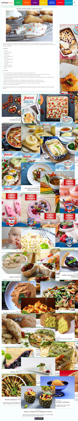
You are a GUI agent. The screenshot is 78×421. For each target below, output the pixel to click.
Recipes (57, 129)
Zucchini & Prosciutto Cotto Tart (56, 177)
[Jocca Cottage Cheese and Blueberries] (56, 111)
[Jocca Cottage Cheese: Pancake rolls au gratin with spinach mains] (19, 308)
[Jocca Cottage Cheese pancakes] (56, 203)
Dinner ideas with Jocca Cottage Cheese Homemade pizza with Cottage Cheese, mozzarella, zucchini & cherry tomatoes (19, 232)
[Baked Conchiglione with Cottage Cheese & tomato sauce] (56, 249)
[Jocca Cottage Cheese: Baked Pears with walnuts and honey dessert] (56, 297)
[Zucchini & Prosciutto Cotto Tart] (56, 157)
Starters (57, 362)
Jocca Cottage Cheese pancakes (56, 223)
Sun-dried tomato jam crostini (19, 183)
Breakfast (57, 221)
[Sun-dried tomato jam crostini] (19, 169)
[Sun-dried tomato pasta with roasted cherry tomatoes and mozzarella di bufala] (19, 367)
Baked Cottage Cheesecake (19, 149)
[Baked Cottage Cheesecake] (19, 129)
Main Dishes (20, 326)
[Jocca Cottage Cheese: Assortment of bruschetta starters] (56, 344)
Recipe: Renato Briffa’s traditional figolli (29, 9)
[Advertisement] (19, 101)
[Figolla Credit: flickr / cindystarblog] (29, 26)
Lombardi (20, 380)
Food (54, 129)
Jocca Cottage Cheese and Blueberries (56, 131)
